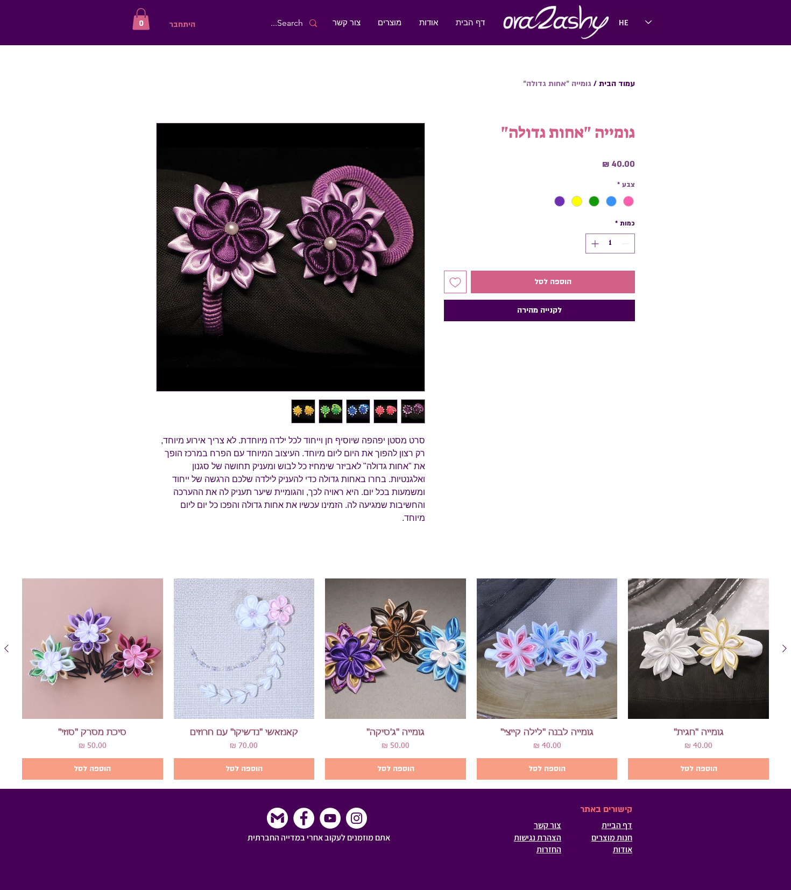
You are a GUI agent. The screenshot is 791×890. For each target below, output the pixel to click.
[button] (141, 19)
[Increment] (594, 243)
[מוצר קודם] (784, 648)
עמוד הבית (617, 84)
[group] (395, 679)
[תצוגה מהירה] (698, 648)
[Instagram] (356, 818)
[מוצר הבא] (6, 648)
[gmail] (277, 818)
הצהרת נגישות (537, 837)
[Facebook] (303, 818)
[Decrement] (626, 243)
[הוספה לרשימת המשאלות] (455, 282)
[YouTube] (330, 818)
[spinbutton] (610, 243)
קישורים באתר (606, 809)
